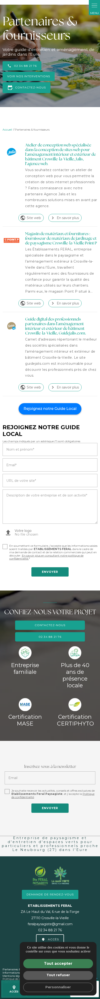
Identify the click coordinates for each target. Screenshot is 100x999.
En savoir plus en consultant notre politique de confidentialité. (46, 557)
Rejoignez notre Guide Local (50, 408)
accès (14, 989)
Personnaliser (58, 987)
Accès (53, 939)
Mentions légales (13, 976)
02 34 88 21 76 (25, 66)
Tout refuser (58, 975)
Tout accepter (58, 963)
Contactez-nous (26, 87)
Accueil (7, 129)
